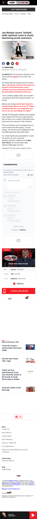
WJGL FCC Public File (9, 443)
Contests (23, 14)
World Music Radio (13, 85)
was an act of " (24, 106)
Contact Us (6, 429)
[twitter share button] (7, 63)
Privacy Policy (16, 483)
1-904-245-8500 (19, 291)
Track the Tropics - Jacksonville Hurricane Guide (12, 348)
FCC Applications (8, 446)
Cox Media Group (12, 480)
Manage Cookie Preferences (11, 489)
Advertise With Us (8, 461)
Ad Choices (16, 484)
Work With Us (6, 432)
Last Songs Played (7, 14)
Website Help (6, 469)
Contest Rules (6, 436)
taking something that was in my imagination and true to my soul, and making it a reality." (18, 108)
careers (31, 484)
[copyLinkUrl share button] (17, 63)
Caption (30, 57)
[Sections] (3, 2)
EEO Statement (7, 439)
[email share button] (12, 63)
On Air (16, 14)
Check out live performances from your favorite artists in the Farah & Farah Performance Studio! (11, 374)
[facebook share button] (3, 63)
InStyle (15, 76)
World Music (20, 104)
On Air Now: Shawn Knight (18, 264)
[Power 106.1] (18, 3)
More (29, 14)
